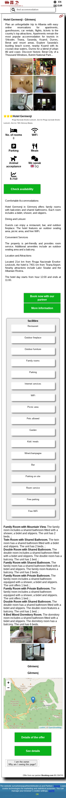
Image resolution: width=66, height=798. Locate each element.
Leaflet (42, 727)
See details (33, 751)
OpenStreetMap (54, 727)
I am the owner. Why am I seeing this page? (22, 763)
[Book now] (61, 16)
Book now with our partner (42, 298)
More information (42, 308)
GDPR (51, 791)
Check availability (22, 189)
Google (56, 786)
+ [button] (8, 683)
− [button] (8, 688)
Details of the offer (33, 737)
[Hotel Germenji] (21, 67)
